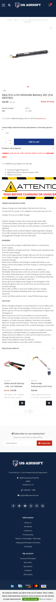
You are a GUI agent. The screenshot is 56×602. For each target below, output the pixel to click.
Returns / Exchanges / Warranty (28, 538)
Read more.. (41, 118)
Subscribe (45, 443)
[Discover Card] (28, 586)
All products (28, 574)
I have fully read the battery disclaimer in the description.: (27, 128)
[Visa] (43, 586)
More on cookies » (46, 599)
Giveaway (28, 546)
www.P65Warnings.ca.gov (38, 296)
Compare (28, 570)
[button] (28, 86)
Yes (7, 133)
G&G (4, 91)
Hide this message (30, 599)
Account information (28, 558)
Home (9, 20)
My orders (28, 562)
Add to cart (34, 142)
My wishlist (28, 566)
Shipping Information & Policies (28, 542)
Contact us (28, 530)
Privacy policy (28, 534)
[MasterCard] (36, 586)
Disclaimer (28, 526)
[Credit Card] (20, 586)
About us (28, 522)
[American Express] (12, 586)
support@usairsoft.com (29, 495)
